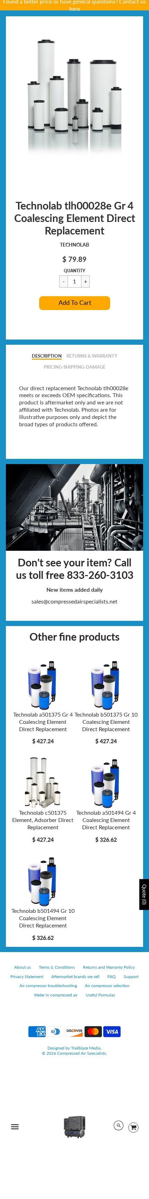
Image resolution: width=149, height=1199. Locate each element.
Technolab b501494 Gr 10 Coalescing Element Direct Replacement (42, 917)
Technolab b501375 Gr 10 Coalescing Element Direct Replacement (106, 721)
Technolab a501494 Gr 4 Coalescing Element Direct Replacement (106, 819)
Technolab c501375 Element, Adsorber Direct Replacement (42, 819)
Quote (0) (144, 894)
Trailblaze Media (85, 1048)
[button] (74, 303)
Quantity (74, 270)
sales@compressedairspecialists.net (74, 601)
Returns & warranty (92, 356)
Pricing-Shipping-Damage (74, 367)
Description (47, 356)
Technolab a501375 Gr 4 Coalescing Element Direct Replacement (43, 721)
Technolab (74, 245)
